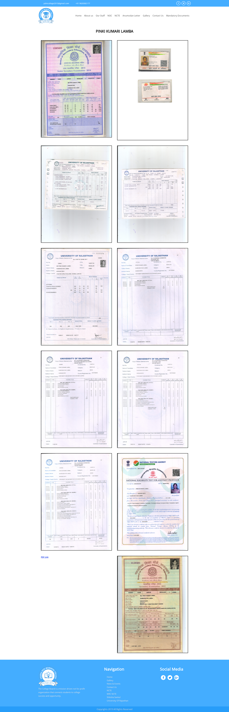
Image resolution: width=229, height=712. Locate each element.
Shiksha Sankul (113, 697)
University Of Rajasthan (117, 700)
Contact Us (158, 15)
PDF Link (44, 557)
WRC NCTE (111, 694)
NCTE (117, 15)
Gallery (146, 15)
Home (78, 15)
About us (88, 15)
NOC (109, 15)
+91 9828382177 (83, 3)
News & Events (113, 683)
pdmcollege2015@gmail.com (56, 3)
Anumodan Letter (131, 15)
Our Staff (100, 15)
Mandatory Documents (177, 15)
